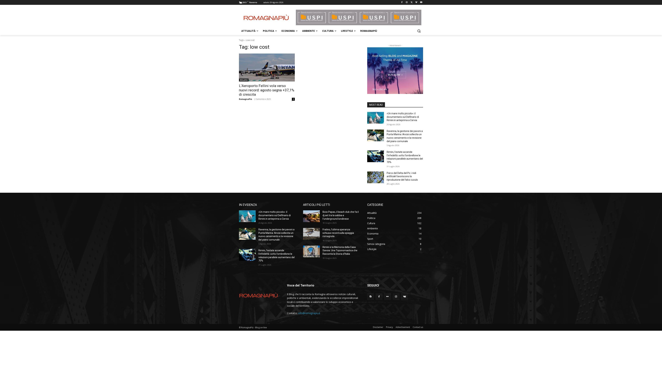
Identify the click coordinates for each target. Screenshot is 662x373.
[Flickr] (387, 296)
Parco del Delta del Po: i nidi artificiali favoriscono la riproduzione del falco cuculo (402, 176)
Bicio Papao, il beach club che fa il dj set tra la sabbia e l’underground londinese (341, 215)
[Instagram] (407, 2)
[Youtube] (421, 2)
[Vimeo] (416, 2)
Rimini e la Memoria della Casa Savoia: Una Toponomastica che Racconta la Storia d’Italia (340, 250)
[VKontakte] (404, 296)
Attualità (244, 80)
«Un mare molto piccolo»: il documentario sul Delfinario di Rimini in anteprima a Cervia (403, 117)
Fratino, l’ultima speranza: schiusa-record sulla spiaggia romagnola (338, 233)
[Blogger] (370, 296)
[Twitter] (412, 2)
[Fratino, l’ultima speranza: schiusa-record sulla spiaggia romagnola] (311, 234)
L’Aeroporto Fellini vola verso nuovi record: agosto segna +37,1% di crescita (266, 90)
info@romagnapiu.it (309, 313)
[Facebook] (402, 2)
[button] (419, 31)
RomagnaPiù (245, 99)
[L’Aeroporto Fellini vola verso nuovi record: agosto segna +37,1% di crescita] (267, 68)
